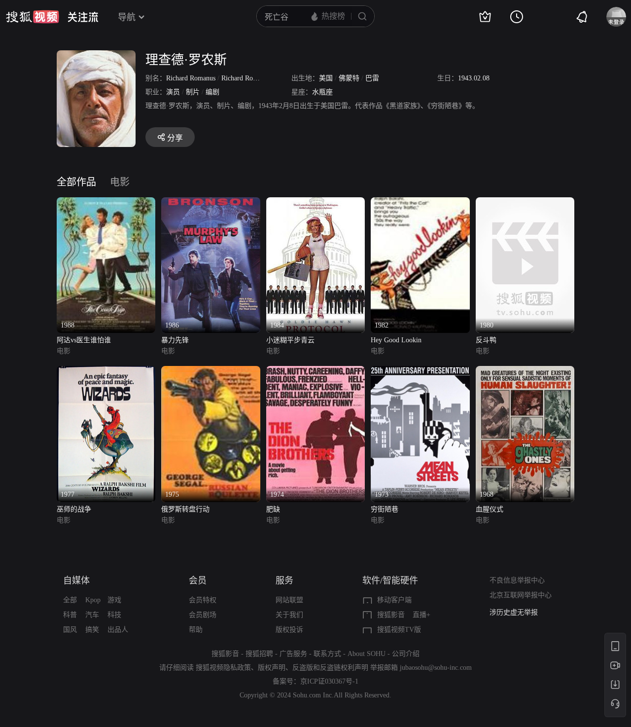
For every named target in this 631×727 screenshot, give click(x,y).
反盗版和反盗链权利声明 (330, 667)
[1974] (315, 371)
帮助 (196, 629)
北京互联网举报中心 (521, 595)
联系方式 (327, 653)
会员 (198, 580)
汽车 (92, 614)
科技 (114, 614)
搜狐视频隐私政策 (223, 667)
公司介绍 (406, 653)
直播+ (421, 614)
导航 (127, 17)
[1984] (315, 203)
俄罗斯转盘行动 (185, 509)
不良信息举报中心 (517, 580)
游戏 (114, 600)
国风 (70, 629)
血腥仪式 (489, 509)
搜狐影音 (391, 614)
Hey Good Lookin (396, 340)
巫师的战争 (74, 509)
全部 (70, 600)
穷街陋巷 (384, 509)
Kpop (93, 600)
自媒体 (76, 580)
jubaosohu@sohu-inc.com (436, 667)
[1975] (210, 371)
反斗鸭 (486, 340)
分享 (175, 138)
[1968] (525, 371)
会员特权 (202, 600)
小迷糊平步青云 (290, 340)
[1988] (106, 203)
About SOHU (367, 653)
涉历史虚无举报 (514, 612)
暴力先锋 (175, 340)
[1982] (420, 203)
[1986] (210, 203)
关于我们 (289, 614)
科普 (70, 614)
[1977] (106, 371)
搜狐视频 (32, 17)
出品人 (117, 629)
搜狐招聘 (259, 653)
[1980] (525, 203)
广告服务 (293, 653)
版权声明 (271, 667)
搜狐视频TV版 (399, 629)
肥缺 (273, 509)
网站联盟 (289, 600)
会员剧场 (202, 614)
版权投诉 (289, 629)
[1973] (420, 371)
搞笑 (92, 629)
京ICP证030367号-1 (329, 681)
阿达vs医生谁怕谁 (84, 340)
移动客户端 (394, 600)
